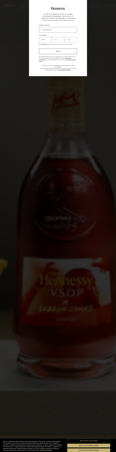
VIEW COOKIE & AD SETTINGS (89, 441)
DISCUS (69, 70)
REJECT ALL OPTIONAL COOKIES (89, 445)
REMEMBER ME (45, 44)
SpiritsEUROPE (62, 70)
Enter (58, 51)
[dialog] (58, 226)
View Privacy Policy (46, 450)
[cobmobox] (58, 29)
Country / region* (44, 25)
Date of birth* (43, 35)
